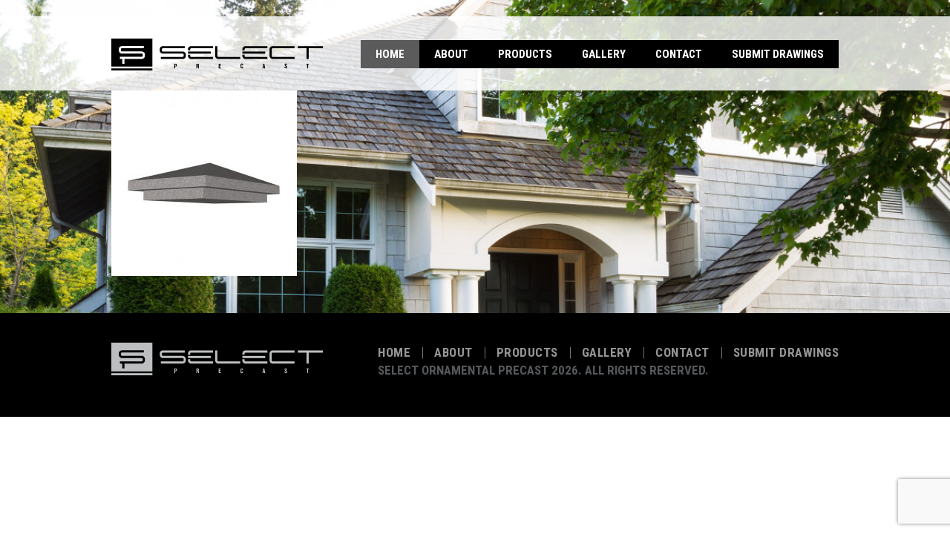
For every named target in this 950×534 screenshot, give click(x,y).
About (451, 54)
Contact (678, 54)
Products (525, 54)
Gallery (604, 54)
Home (390, 54)
